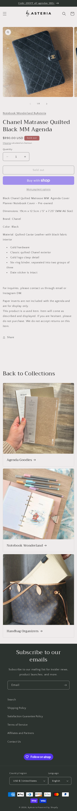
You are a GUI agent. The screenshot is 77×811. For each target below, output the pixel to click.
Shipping (7, 143)
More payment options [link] (39, 189)
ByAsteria (32, 807)
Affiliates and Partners (20, 733)
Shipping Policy (16, 708)
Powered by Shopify (48, 807)
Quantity (7, 149)
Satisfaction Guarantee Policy (25, 716)
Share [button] (10, 337)
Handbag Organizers (23, 631)
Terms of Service (17, 724)
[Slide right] (47, 104)
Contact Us (14, 741)
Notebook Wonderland (25, 546)
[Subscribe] (65, 685)
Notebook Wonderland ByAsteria (24, 113)
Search (11, 699)
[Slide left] (30, 104)
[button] (5, 14)
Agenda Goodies (19, 460)
